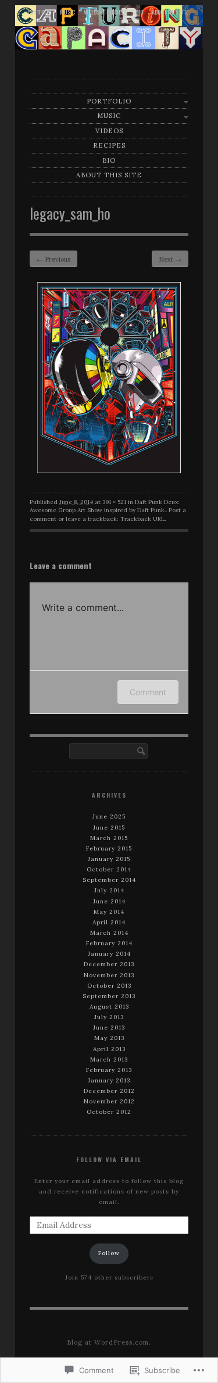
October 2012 (109, 1112)
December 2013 (109, 964)
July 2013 (109, 1017)
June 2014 (109, 901)
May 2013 (109, 1038)
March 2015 (109, 838)
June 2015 (109, 827)
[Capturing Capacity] (109, 26)
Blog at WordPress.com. (109, 1342)
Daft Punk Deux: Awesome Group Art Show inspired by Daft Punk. (105, 506)
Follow (109, 1253)
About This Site (170, 12)
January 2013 (109, 1080)
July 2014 (109, 890)
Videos (91, 12)
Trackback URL (142, 519)
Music (67, 12)
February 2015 (109, 848)
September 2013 (109, 996)
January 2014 (109, 953)
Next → (170, 259)
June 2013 (109, 1027)
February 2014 (109, 943)
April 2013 (109, 1049)
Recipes (117, 12)
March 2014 (109, 933)
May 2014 (109, 912)
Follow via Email (109, 1159)
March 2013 (109, 1059)
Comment (148, 692)
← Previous (53, 259)
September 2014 (109, 880)
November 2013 (109, 975)
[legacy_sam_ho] (109, 470)
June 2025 (109, 816)
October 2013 (109, 985)
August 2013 (109, 1006)
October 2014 (109, 869)
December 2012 (109, 1091)
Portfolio (39, 12)
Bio (139, 12)
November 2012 (109, 1101)
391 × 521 (114, 502)
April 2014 (109, 922)
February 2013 (109, 1070)
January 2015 (109, 859)
